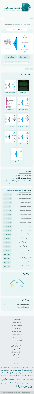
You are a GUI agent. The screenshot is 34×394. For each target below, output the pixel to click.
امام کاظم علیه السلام (26, 226)
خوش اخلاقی (19, 372)
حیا (24, 372)
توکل (8, 370)
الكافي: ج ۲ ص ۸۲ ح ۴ (7, 183)
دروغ (11, 372)
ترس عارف (16, 343)
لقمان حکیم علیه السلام (25, 258)
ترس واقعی (16, 322)
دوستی (3, 373)
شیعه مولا (16, 358)
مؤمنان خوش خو (16, 325)
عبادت (28, 379)
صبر (6, 375)
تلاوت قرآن (15, 370)
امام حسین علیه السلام (25, 210)
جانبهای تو (16, 364)
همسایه (7, 383)
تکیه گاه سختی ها (16, 331)
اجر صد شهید (16, 349)
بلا (22, 370)
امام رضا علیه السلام (26, 230)
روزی (24, 375)
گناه (17, 386)
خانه (32, 24)
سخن (15, 375)
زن (22, 375)
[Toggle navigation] (31, 18)
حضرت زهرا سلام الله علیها (25, 198)
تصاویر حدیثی (26, 24)
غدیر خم (19, 379)
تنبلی (27, 69)
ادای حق (16, 361)
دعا (9, 373)
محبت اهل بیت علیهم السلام (25, 383)
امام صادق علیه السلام (25, 222)
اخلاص (28, 367)
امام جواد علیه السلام (26, 234)
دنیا (6, 372)
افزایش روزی (14, 367)
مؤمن (4, 379)
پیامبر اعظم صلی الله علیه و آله (24, 194)
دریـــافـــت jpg (23, 57)
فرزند (15, 379)
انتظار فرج (7, 367)
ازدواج (20, 367)
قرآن (12, 379)
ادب (24, 367)
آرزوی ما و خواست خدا (16, 340)
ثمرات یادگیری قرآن (16, 352)
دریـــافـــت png (10, 57)
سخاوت (18, 375)
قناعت (9, 379)
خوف (14, 373)
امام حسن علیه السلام (25, 206)
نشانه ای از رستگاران (16, 346)
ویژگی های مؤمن (26, 386)
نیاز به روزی (16, 337)
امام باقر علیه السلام (26, 218)
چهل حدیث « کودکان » (17, 24)
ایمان (25, 370)
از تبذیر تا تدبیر (16, 334)
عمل (22, 379)
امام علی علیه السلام (26, 202)
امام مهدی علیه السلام (25, 246)
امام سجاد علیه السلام (25, 214)
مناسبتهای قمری (25, 307)
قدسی (29, 250)
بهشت (19, 370)
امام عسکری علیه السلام (25, 242)
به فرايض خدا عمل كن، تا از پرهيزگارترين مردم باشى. (17, 181)
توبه (11, 370)
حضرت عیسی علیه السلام (25, 254)
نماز (11, 382)
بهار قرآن (16, 328)
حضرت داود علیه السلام (25, 262)
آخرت (31, 367)
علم (25, 379)
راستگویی (30, 375)
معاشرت (15, 383)
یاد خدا (13, 386)
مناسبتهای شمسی (24, 304)
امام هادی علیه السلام (26, 238)
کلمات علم (16, 355)
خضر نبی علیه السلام (26, 266)
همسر (2, 383)
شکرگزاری (10, 375)
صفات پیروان (16, 319)
